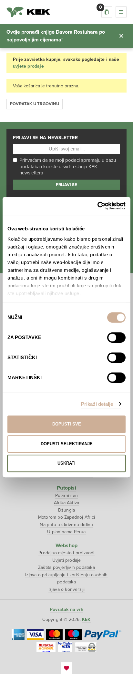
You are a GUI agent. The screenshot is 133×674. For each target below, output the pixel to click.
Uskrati (66, 463)
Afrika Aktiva (66, 502)
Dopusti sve (66, 424)
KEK (28, 11)
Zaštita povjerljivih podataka (66, 567)
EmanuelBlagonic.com (66, 668)
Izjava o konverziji (66, 589)
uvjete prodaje (28, 66)
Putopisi (66, 488)
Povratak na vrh (66, 609)
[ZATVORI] (121, 36)
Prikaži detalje (97, 404)
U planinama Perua (66, 532)
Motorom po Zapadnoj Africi (66, 517)
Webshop (66, 545)
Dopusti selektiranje (67, 443)
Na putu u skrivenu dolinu (66, 524)
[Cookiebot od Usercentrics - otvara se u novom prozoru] (97, 206)
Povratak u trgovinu (34, 103)
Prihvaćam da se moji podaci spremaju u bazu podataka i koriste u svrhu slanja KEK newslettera (67, 166)
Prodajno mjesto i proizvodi (66, 553)
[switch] (116, 337)
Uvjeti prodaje (66, 560)
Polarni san (66, 495)
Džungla (66, 510)
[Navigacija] (121, 11)
